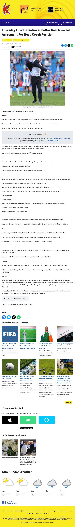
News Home (8, 40)
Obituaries (46, 513)
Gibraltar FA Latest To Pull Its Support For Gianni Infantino (9, 346)
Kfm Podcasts (67, 511)
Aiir (53, 522)
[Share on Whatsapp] (72, 45)
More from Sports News (22, 40)
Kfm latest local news (14, 435)
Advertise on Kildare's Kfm (38, 511)
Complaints (29, 513)
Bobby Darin (59, 9)
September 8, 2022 (52, 141)
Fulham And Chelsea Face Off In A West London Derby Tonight (27, 346)
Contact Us (38, 513)
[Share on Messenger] (65, 45)
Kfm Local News (15, 511)
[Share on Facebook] (62, 45)
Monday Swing (36, 8)
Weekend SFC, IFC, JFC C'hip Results (9, 378)
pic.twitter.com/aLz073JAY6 (61, 138)
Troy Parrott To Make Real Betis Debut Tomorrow (45, 346)
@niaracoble (17, 46)
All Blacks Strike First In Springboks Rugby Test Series (46, 379)
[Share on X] (69, 45)
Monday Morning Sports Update (65, 345)
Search (68, 402)
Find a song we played (54, 511)
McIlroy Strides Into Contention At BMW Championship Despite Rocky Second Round (64, 380)
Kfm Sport (25, 511)
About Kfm (6, 511)
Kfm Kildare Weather (17, 472)
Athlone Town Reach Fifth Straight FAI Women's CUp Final (27, 379)
